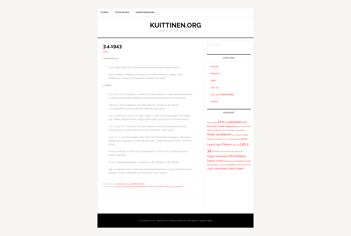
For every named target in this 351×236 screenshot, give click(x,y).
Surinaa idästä (225, 165)
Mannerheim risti (237, 151)
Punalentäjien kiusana (242, 161)
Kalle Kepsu (220, 139)
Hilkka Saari (231, 130)
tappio (234, 164)
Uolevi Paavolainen (244, 165)
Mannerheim (225, 151)
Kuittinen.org (175, 25)
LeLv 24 (235, 145)
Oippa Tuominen (217, 156)
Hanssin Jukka (212, 130)
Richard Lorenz (212, 165)
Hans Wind (223, 130)
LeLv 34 (167, 187)
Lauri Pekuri (223, 144)
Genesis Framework (177, 221)
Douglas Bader (212, 122)
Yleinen (214, 101)
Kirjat (213, 80)
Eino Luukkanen (123, 187)
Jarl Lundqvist (237, 135)
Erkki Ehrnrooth (138, 187)
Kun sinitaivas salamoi (232, 139)
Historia (214, 66)
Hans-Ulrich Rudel (243, 126)
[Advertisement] (229, 193)
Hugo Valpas (240, 130)
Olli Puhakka (177, 187)
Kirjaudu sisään (205, 221)
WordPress (193, 221)
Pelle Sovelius (228, 161)
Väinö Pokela (236, 168)
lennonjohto (216, 151)
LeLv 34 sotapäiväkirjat (134, 184)
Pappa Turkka (215, 160)
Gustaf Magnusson (227, 126)
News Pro (161, 221)
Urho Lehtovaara (217, 168)
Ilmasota (120, 184)
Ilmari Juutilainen (155, 187)
